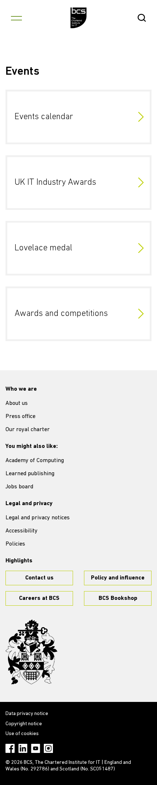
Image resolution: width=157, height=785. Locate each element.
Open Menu (16, 17)
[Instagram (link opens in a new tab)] (48, 748)
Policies (15, 544)
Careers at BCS (39, 598)
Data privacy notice (26, 713)
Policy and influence (118, 578)
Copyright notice (23, 724)
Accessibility (21, 531)
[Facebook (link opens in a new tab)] (10, 748)
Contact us (39, 578)
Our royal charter (27, 430)
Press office (20, 416)
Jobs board (19, 487)
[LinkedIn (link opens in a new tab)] (22, 748)
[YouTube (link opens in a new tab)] (35, 748)
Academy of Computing (34, 461)
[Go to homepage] (78, 17)
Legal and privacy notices (37, 518)
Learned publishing (29, 474)
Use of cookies (22, 734)
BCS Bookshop (118, 598)
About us (16, 403)
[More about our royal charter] (31, 652)
